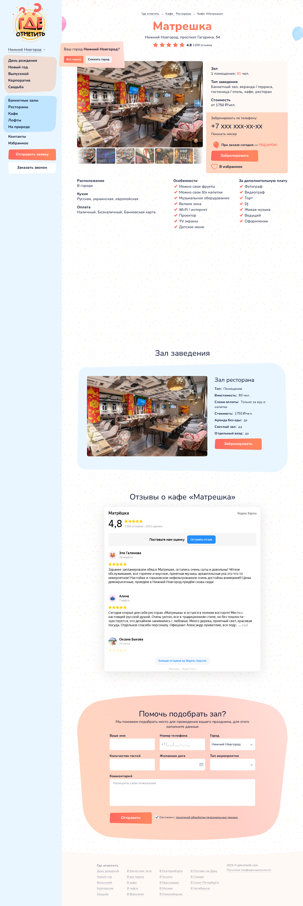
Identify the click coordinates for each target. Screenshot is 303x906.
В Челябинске (200, 888)
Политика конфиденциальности (249, 870)
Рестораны (18, 107)
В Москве (166, 888)
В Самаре (197, 876)
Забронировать (235, 155)
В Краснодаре (169, 882)
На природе (19, 127)
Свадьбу (103, 894)
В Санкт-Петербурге (205, 882)
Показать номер (224, 134)
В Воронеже (135, 894)
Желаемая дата (172, 756)
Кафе (13, 113)
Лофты (14, 120)
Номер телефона (173, 735)
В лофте (132, 888)
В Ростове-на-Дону (204, 871)
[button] (82, 103)
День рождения (22, 60)
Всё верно (73, 59)
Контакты (17, 136)
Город (215, 735)
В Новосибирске (171, 894)
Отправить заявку (32, 154)
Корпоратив (19, 80)
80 (239, 73)
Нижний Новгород (24, 49)
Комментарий (121, 776)
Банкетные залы (23, 100)
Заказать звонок (32, 167)
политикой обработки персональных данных (207, 817)
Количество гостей (125, 756)
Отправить (131, 818)
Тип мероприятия (224, 756)
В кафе (132, 882)
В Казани (166, 876)
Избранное (18, 143)
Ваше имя (118, 735)
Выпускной (18, 74)
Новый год (18, 67)
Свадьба (15, 87)
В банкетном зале (139, 871)
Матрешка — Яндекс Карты (182, 669)
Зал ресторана (234, 380)
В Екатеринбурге (171, 871)
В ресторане (135, 876)
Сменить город (98, 59)
